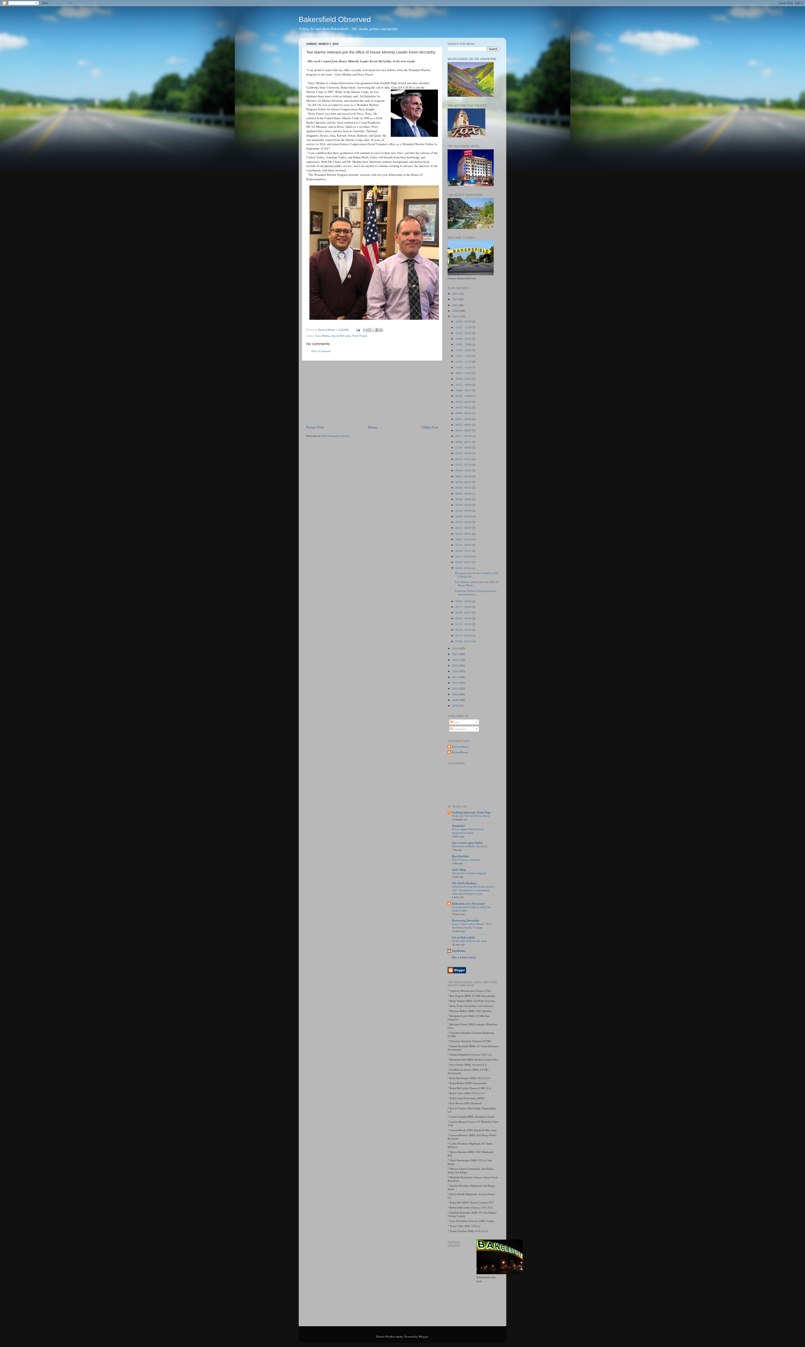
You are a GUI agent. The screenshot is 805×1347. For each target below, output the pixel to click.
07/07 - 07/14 (464, 465)
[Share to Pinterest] (381, 330)
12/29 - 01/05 (464, 321)
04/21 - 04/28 (464, 528)
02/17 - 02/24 (464, 607)
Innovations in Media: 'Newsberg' (470, 846)
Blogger (423, 1336)
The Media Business (464, 883)
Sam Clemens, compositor (466, 859)
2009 (455, 700)
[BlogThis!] (369, 330)
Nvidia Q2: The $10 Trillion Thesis (471, 816)
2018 (455, 648)
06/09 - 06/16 (464, 487)
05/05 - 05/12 (464, 516)
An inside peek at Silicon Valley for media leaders (471, 908)
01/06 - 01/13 (464, 641)
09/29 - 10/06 (464, 396)
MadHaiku (459, 951)
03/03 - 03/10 (464, 568)
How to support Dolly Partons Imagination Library (467, 831)
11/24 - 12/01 (464, 350)
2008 (455, 705)
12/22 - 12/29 (464, 327)
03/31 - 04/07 (464, 545)
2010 (455, 694)
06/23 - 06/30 (464, 476)
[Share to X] (373, 330)
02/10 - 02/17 (464, 612)
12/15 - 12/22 (464, 333)
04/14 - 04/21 (464, 533)
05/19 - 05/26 (464, 505)
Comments (459, 729)
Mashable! (458, 826)
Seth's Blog (459, 870)
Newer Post (315, 427)
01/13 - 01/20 (464, 635)
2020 (455, 311)
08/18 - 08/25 (464, 430)
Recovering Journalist (465, 920)
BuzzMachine (460, 856)
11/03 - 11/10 (464, 367)
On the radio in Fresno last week (469, 941)
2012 (455, 683)
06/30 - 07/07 (464, 470)
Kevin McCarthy (341, 336)
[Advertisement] (372, 392)
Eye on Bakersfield (463, 937)
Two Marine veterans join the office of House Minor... (477, 583)
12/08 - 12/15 (464, 339)
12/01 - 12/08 (464, 344)
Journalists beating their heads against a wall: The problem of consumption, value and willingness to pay (473, 890)
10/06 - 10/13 (464, 390)
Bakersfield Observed (335, 19)
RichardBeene (460, 752)
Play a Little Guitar (464, 957)
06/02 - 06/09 (464, 493)
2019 (455, 316)
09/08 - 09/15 (464, 413)
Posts (456, 722)
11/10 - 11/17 (464, 361)
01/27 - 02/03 (464, 624)
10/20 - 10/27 (464, 379)
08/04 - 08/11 (464, 442)
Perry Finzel (359, 336)
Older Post (430, 427)
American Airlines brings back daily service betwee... (476, 592)
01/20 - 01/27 (464, 630)
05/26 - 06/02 (464, 499)
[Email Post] (358, 330)
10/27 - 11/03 (464, 373)
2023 (455, 293)
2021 (455, 305)
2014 (455, 671)
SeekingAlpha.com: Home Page (471, 812)
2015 (455, 665)
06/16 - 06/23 (464, 482)
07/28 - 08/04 (464, 447)
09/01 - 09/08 (464, 419)
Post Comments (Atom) (336, 436)
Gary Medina (323, 336)
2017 (455, 654)
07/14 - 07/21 (464, 459)
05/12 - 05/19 (464, 511)
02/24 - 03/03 (464, 601)
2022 (455, 299)
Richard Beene (460, 746)
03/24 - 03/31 (464, 551)
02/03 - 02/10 (464, 618)
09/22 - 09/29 (464, 402)
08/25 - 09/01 (464, 425)
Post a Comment (321, 351)
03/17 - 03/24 (464, 556)
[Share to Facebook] (377, 330)
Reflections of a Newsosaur (468, 904)
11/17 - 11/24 (464, 356)
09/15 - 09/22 (464, 407)
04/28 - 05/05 (464, 522)
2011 (455, 688)
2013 (455, 677)
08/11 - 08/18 (464, 436)
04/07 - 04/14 (464, 539)
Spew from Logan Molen (467, 843)
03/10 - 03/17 (464, 562)
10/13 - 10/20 (464, 384)
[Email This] (365, 330)
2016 (455, 660)
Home (373, 427)
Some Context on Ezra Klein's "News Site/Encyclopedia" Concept (472, 925)
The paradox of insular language (469, 873)
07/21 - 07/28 (464, 453)
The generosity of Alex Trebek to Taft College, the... (476, 574)
